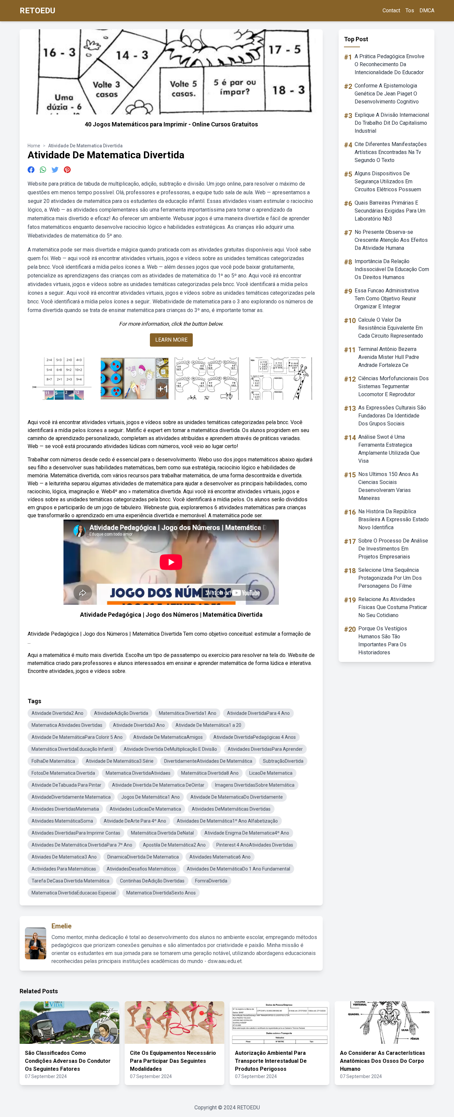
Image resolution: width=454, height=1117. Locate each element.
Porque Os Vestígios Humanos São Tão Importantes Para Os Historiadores (382, 640)
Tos (409, 10)
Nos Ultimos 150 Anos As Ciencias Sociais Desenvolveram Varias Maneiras (388, 486)
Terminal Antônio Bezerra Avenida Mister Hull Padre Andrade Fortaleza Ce (388, 357)
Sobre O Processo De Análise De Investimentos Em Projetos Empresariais (393, 549)
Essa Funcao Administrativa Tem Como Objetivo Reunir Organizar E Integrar (387, 298)
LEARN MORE (171, 340)
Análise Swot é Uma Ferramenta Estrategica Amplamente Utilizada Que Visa (389, 449)
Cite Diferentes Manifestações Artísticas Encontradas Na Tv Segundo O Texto (391, 152)
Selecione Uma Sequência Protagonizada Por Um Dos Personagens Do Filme (390, 578)
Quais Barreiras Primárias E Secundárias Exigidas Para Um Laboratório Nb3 (390, 211)
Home (34, 145)
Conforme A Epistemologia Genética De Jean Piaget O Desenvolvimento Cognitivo (387, 93)
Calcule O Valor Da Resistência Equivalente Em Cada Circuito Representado (390, 328)
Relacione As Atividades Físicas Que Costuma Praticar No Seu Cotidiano (392, 607)
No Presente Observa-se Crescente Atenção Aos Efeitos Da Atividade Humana (391, 240)
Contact (391, 10)
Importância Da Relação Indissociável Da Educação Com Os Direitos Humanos (392, 269)
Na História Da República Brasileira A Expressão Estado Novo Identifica (393, 519)
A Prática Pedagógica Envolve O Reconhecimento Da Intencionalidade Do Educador (389, 64)
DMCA (426, 10)
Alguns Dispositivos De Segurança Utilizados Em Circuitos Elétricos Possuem (388, 181)
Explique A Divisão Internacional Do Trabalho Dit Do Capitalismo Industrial (392, 123)
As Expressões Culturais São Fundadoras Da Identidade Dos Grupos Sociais (392, 415)
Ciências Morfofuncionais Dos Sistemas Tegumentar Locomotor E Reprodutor (393, 386)
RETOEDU (37, 10)
